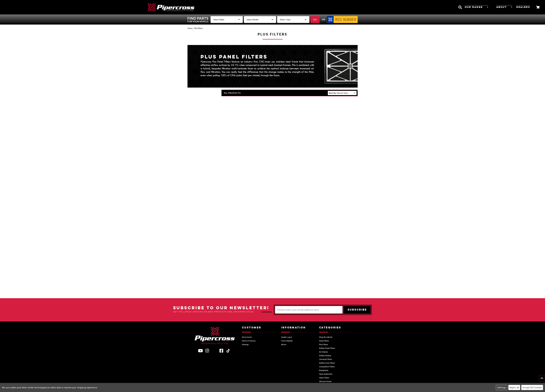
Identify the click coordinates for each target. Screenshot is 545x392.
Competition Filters (327, 367)
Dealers (523, 7)
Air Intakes (323, 352)
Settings (501, 387)
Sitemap (245, 344)
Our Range (474, 7)
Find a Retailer (287, 341)
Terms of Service (248, 341)
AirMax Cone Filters (327, 363)
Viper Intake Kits (325, 374)
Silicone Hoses (325, 381)
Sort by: (332, 93)
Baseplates (323, 370)
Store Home (247, 337)
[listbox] (346, 93)
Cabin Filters (324, 378)
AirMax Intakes (325, 356)
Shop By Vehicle (325, 337)
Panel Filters (324, 341)
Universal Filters (325, 359)
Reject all (514, 387)
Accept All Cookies (532, 387)
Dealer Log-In (286, 337)
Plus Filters (323, 344)
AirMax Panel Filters (327, 348)
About (501, 7)
